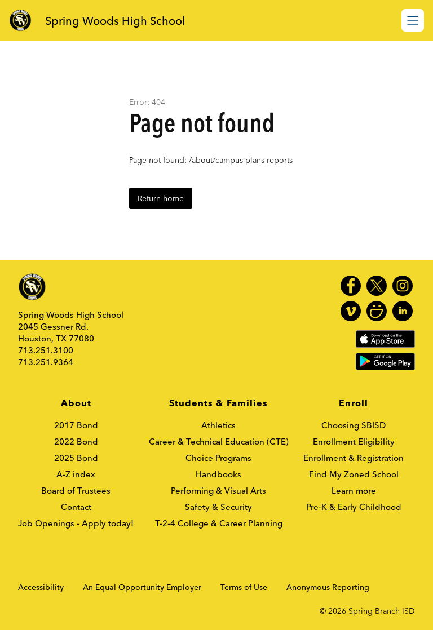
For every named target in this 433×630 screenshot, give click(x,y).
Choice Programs (218, 457)
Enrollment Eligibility (354, 441)
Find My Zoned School (354, 474)
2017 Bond (76, 425)
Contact (76, 507)
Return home (161, 198)
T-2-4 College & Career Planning (218, 523)
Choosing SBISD (353, 425)
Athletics (218, 425)
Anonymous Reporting (327, 587)
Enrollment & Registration (353, 457)
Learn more (354, 490)
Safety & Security (218, 507)
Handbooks (218, 474)
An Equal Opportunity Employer (142, 587)
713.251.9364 (45, 362)
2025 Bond (76, 457)
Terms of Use (243, 587)
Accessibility (41, 587)
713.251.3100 (45, 350)
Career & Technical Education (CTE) (219, 441)
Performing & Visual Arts (218, 490)
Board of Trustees (76, 490)
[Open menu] (412, 20)
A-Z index (75, 474)
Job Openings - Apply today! (76, 523)
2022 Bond (76, 441)
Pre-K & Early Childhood (353, 507)
